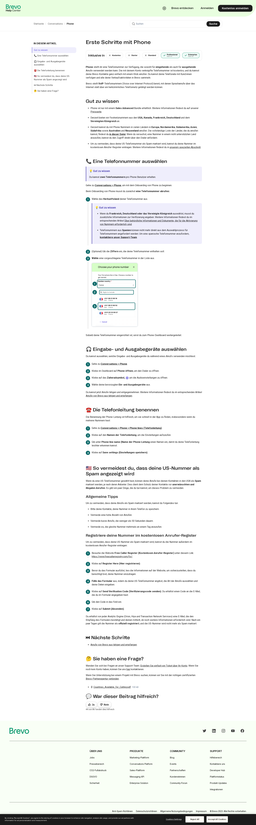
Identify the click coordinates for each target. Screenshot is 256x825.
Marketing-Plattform (139, 757)
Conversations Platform (141, 764)
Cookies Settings (174, 819)
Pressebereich (97, 764)
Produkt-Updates (218, 783)
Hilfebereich (216, 757)
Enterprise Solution (139, 783)
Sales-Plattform (137, 770)
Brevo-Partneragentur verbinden (102, 678)
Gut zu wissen (41, 50)
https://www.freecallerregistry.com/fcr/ (112, 556)
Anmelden (207, 8)
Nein (106, 704)
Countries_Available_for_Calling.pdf (112, 687)
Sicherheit (94, 783)
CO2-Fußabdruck (98, 770)
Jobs (92, 757)
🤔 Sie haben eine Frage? (46, 91)
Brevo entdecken (182, 8)
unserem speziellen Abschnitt (185, 147)
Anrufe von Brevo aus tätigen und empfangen (109, 395)
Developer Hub (217, 770)
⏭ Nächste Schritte (43, 85)
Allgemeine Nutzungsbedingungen (176, 811)
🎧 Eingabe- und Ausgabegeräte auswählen (49, 63)
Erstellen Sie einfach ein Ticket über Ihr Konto (163, 665)
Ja (93, 704)
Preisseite (96, 111)
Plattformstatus (217, 776)
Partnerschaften (177, 770)
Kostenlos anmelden (235, 8)
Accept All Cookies (217, 819)
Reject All (194, 819)
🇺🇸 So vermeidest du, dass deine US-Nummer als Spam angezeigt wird (52, 78)
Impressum (201, 811)
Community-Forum (178, 783)
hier (128, 669)
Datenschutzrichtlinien (146, 811)
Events (173, 764)
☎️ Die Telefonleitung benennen (49, 70)
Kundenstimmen (177, 776)
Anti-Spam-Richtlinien (122, 811)
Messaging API (137, 776)
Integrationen (216, 789)
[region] (128, 819)
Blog (172, 757)
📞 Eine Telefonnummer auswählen (51, 55)
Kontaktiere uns (217, 764)
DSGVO (93, 776)
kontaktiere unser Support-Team (118, 237)
